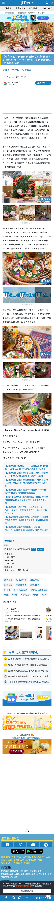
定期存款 (41, 12)
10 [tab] (29, 18)
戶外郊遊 (15, 862)
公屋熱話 (22, 12)
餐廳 (15, 594)
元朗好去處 (6, 859)
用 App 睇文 (44, 82)
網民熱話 (5, 870)
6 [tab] (34, 15)
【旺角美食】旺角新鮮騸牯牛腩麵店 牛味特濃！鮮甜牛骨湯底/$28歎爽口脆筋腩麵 (26, 491)
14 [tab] (25, 21)
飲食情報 (15, 69)
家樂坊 (41, 549)
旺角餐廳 (8, 585)
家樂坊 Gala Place (39, 589)
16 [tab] (30, 21)
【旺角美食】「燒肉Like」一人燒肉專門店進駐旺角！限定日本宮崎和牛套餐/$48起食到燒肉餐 (26, 467)
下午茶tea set (21, 589)
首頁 (5, 69)
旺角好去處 (21, 580)
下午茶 (7, 589)
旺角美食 (35, 580)
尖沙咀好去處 (29, 856)
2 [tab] (24, 15)
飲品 (7, 594)
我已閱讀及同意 (27, 890)
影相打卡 (35, 585)
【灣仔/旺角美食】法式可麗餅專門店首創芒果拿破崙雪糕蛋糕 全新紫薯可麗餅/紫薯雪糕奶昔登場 (26, 499)
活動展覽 (5, 856)
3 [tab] (26, 15)
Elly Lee (10, 77)
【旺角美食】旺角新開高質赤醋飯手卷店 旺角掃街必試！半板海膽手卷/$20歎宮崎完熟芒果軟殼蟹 (26, 482)
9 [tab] (26, 18)
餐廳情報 (26, 69)
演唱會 (8, 8)
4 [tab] (29, 15)
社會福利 (25, 862)
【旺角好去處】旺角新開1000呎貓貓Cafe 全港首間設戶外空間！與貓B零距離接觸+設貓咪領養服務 (26, 519)
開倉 (19, 856)
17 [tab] (32, 21)
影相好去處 (21, 585)
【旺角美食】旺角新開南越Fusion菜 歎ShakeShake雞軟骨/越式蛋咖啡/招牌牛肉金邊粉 (26, 528)
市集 (13, 856)
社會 (40, 859)
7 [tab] (21, 18)
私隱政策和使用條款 (23, 885)
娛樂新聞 (31, 12)
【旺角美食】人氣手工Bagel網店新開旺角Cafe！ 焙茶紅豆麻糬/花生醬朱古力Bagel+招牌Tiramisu (26, 509)
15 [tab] (27, 21)
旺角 (33, 549)
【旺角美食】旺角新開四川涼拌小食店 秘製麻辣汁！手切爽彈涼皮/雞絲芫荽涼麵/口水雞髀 (26, 474)
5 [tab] (31, 15)
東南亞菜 (25, 594)
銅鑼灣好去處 (43, 856)
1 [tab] (21, 15)
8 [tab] (24, 18)
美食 (36, 594)
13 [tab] (22, 21)
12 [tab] (34, 18)
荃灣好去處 (18, 859)
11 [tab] (31, 18)
